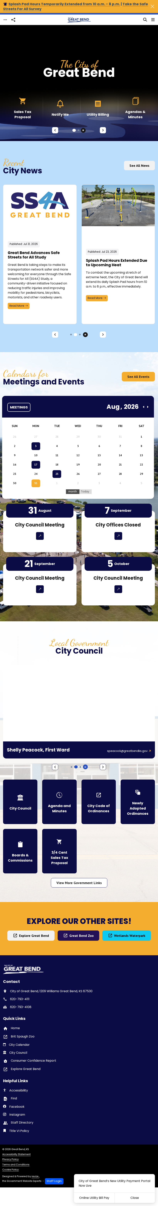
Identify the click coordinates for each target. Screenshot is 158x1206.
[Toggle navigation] (5, 20)
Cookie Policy (10, 1169)
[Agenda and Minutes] (59, 802)
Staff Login (54, 1181)
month (72, 491)
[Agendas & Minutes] (98, 107)
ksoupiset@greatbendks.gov (128, 751)
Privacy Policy (10, 1159)
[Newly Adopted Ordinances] (138, 802)
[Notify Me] (23, 107)
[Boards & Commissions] (20, 851)
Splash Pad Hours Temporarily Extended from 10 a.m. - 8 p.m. (64, 4)
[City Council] (20, 802)
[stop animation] (83, 130)
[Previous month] (144, 407)
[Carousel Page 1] (73, 130)
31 (35, 483)
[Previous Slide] (55, 130)
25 (56, 474)
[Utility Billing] (60, 107)
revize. (35, 1176)
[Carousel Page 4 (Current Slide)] (76, 766)
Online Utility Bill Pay (94, 1198)
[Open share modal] (13, 20)
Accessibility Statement (16, 1154)
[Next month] (148, 407)
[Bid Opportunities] (135, 107)
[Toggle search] (145, 19)
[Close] (152, 6)
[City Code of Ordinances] (99, 802)
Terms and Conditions (15, 1164)
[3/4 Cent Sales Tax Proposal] (59, 851)
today (85, 491)
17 (35, 464)
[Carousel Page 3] (80, 334)
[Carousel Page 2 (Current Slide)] (77, 130)
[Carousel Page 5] (80, 767)
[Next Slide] (103, 130)
